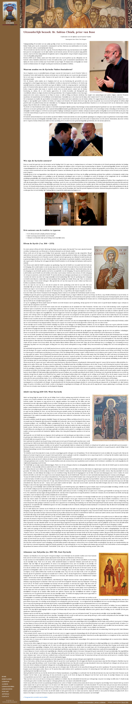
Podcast (5, 691)
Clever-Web (124, 702)
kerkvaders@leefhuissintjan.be (10, 702)
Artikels (5, 694)
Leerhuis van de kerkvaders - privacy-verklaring (91, 702)
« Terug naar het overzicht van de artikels (35, 697)
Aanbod (5, 684)
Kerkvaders (7, 679)
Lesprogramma (8, 686)
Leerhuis (5, 681)
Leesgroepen (7, 689)
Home (4, 676)
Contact (5, 696)
